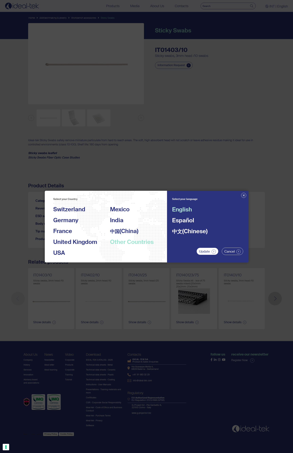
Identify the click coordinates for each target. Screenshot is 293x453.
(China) (124, 231)
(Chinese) (190, 232)
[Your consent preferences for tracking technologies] (6, 447)
